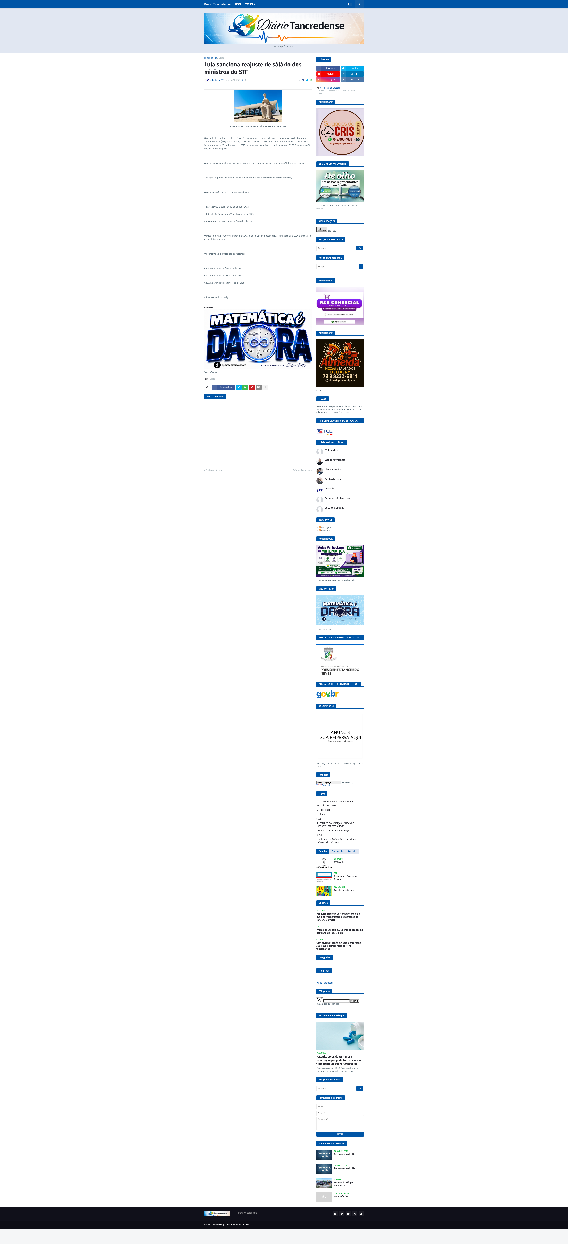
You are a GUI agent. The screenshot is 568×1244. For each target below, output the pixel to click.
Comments (337, 851)
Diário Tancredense (217, 4)
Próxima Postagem (301, 470)
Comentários (327, 530)
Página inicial (210, 58)
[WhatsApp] (311, 80)
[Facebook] (303, 80)
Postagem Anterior (214, 470)
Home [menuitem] (238, 4)
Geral (221, 58)
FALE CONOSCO (323, 810)
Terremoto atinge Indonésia (343, 1184)
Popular (323, 851)
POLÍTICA (320, 814)
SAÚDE (319, 819)
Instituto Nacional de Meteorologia (332, 830)
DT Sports (339, 862)
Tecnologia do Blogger (329, 88)
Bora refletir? (341, 1196)
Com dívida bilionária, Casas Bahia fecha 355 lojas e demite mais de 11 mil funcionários (338, 945)
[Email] (259, 387)
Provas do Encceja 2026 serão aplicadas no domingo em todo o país (339, 931)
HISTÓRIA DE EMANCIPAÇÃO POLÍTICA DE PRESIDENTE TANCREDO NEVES (335, 825)
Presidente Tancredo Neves (345, 878)
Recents (352, 851)
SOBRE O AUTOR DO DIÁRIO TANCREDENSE (335, 801)
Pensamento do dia (344, 1154)
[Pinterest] (252, 387)
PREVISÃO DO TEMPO (326, 806)
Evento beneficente (344, 890)
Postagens (326, 527)
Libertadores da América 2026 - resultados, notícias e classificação (336, 840)
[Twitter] (307, 80)
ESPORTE (320, 835)
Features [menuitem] (250, 4)
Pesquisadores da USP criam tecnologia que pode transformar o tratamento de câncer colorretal (338, 916)
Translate (326, 785)
